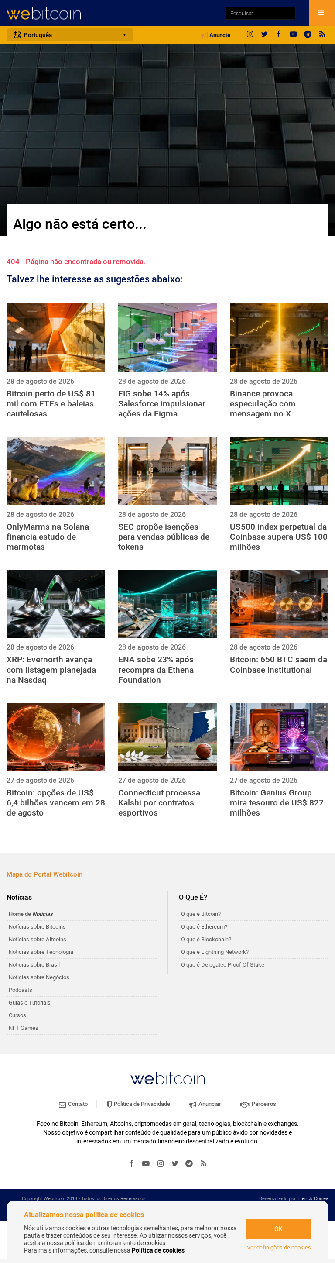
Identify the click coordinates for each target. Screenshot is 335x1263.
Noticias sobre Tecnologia (41, 952)
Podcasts (20, 990)
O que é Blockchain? (206, 939)
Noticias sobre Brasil (34, 964)
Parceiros (263, 1104)
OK (278, 1229)
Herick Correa (313, 1198)
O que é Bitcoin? (201, 914)
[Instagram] (249, 35)
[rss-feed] (321, 35)
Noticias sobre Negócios (39, 977)
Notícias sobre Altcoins (37, 939)
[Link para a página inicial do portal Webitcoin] (167, 1078)
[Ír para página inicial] (112, 13)
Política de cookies (158, 1250)
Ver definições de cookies (279, 1248)
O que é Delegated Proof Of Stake (222, 964)
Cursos (17, 1015)
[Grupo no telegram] (307, 35)
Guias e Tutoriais (30, 1002)
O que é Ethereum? (204, 926)
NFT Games (23, 1028)
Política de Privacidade (141, 1104)
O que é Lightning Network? (215, 952)
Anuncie (219, 35)
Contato (77, 1104)
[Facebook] (278, 35)
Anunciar (209, 1104)
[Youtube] (293, 35)
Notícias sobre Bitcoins (37, 926)
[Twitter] (264, 35)
